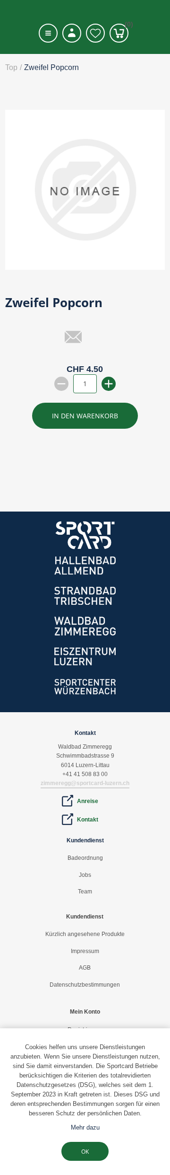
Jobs (85, 875)
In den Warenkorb (85, 415)
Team (85, 891)
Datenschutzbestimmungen (85, 984)
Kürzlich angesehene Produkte (85, 934)
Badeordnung (85, 858)
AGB (85, 967)
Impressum (85, 951)
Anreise (87, 801)
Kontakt (87, 819)
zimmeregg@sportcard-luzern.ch (85, 783)
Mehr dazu (85, 1127)
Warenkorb (126, 26)
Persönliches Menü (71, 33)
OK (85, 1152)
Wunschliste (95, 33)
